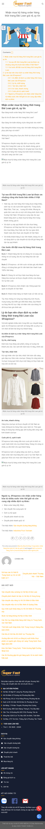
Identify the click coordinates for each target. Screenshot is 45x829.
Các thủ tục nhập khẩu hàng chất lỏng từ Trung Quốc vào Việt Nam (22, 621)
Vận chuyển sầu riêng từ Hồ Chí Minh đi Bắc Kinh (20, 600)
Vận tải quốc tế (19, 548)
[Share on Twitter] (20, 538)
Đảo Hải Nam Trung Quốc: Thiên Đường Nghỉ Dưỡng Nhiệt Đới (21, 649)
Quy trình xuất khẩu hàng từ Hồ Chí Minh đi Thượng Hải (21, 610)
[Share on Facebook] (16, 538)
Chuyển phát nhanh (10, 752)
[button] (12, 53)
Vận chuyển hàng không (11, 739)
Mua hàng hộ (8, 761)
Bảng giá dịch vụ (9, 778)
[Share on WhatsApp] (12, 538)
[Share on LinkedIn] (32, 538)
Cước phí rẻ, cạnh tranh (18, 91)
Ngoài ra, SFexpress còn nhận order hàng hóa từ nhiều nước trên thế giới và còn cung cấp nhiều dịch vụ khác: (23, 96)
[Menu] (3, 3)
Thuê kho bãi (8, 757)
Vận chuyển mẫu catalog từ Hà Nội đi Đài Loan (19, 592)
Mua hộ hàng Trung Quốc (31, 546)
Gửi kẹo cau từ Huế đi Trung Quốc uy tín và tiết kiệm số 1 (11, 575)
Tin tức (6, 782)
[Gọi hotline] (39, 808)
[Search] (42, 4)
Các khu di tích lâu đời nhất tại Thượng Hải (18, 634)
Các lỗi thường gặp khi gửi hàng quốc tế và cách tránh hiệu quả (22, 656)
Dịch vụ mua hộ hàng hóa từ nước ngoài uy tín (24, 550)
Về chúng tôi (8, 773)
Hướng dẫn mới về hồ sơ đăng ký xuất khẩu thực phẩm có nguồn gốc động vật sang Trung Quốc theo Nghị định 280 (21, 641)
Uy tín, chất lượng (16, 83)
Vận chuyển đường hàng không (25, 526)
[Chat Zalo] (39, 816)
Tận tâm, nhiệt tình (17, 86)
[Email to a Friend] (24, 538)
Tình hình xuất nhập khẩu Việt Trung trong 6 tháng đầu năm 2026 (22, 628)
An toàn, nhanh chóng (18, 89)
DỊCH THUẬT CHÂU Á (24, 826)
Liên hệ (5, 787)
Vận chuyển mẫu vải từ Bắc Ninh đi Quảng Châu (20, 605)
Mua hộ (20, 546)
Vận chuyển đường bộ (11, 748)
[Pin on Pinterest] (28, 538)
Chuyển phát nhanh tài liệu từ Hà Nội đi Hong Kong (21, 596)
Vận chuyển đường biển (12, 743)
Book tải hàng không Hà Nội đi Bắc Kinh (17, 616)
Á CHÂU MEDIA (23, 824)
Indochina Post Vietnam (22, 531)
